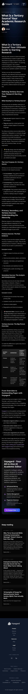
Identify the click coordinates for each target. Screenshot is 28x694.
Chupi (7, 680)
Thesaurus (23, 671)
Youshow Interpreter (16, 680)
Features (14, 631)
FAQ (14, 635)
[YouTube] (11, 658)
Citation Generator (17, 668)
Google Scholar (14, 671)
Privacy (14, 648)
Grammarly (5, 671)
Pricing (14, 633)
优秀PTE (23, 682)
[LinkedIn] (16, 658)
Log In (24, 4)
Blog (14, 641)
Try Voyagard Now (11, 510)
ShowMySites (16, 682)
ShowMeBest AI (6, 682)
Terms (14, 650)
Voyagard (4, 411)
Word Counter (7, 668)
